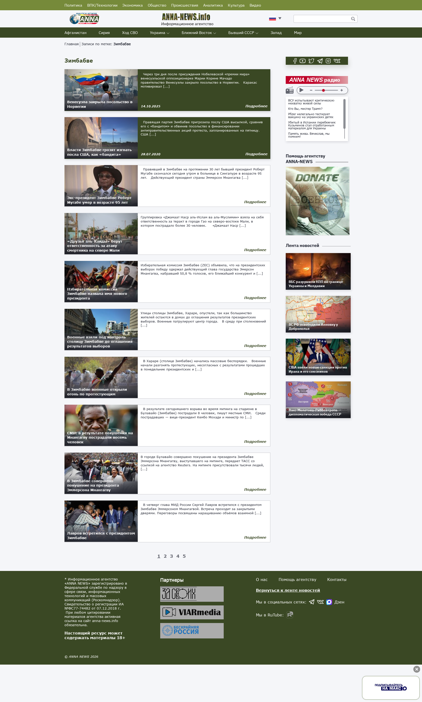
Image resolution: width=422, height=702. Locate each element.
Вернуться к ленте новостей (288, 590)
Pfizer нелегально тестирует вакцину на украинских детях (310, 116)
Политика (73, 5)
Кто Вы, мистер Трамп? (305, 108)
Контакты (337, 579)
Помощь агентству (297, 579)
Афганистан (75, 32)
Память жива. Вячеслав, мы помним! (309, 135)
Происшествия (184, 5)
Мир (298, 32)
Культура (236, 5)
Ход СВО (130, 32)
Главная (71, 44)
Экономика (132, 5)
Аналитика (213, 5)
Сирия (104, 32)
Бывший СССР (241, 32)
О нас (262, 579)
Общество (157, 5)
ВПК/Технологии (102, 5)
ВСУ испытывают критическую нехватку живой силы (311, 102)
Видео (255, 5)
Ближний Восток (197, 32)
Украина (157, 32)
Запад (276, 32)
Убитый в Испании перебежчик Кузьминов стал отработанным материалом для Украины (312, 125)
